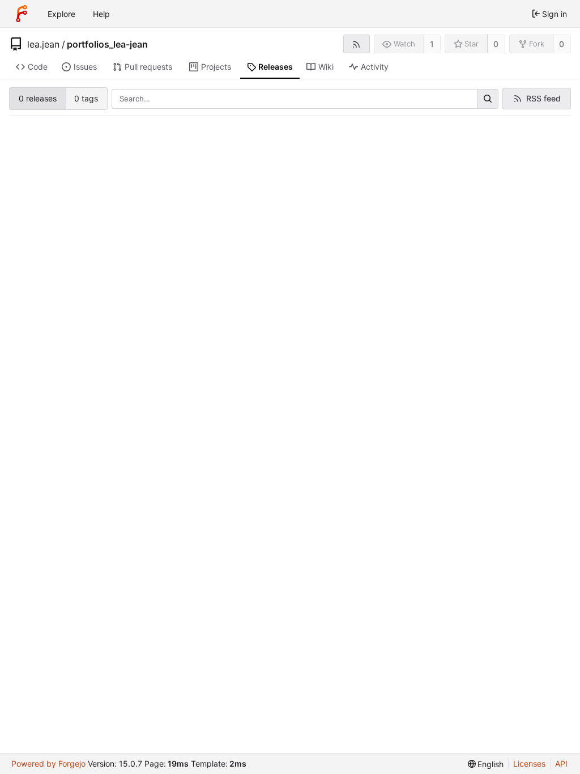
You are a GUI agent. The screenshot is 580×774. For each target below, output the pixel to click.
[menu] (486, 764)
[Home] (21, 13)
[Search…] (487, 99)
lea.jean (43, 44)
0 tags (86, 98)
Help (101, 14)
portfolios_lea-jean (107, 44)
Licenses (529, 763)
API (561, 763)
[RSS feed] (356, 44)
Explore (61, 14)
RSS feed (543, 98)
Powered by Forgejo (48, 763)
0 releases (38, 98)
